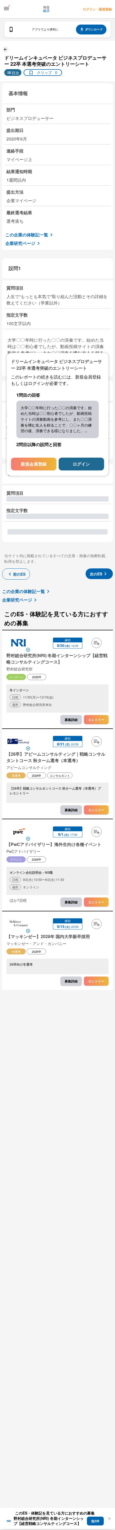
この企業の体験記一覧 (26, 235)
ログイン (81, 464)
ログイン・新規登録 (97, 9)
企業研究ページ (20, 243)
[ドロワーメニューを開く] (6, 8)
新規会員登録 (34, 464)
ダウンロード (94, 29)
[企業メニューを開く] (18, 643)
